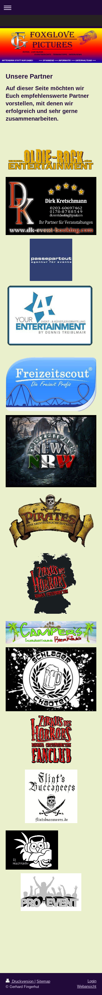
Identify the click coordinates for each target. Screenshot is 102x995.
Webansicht (86, 986)
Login (92, 981)
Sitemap (43, 981)
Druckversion (23, 981)
